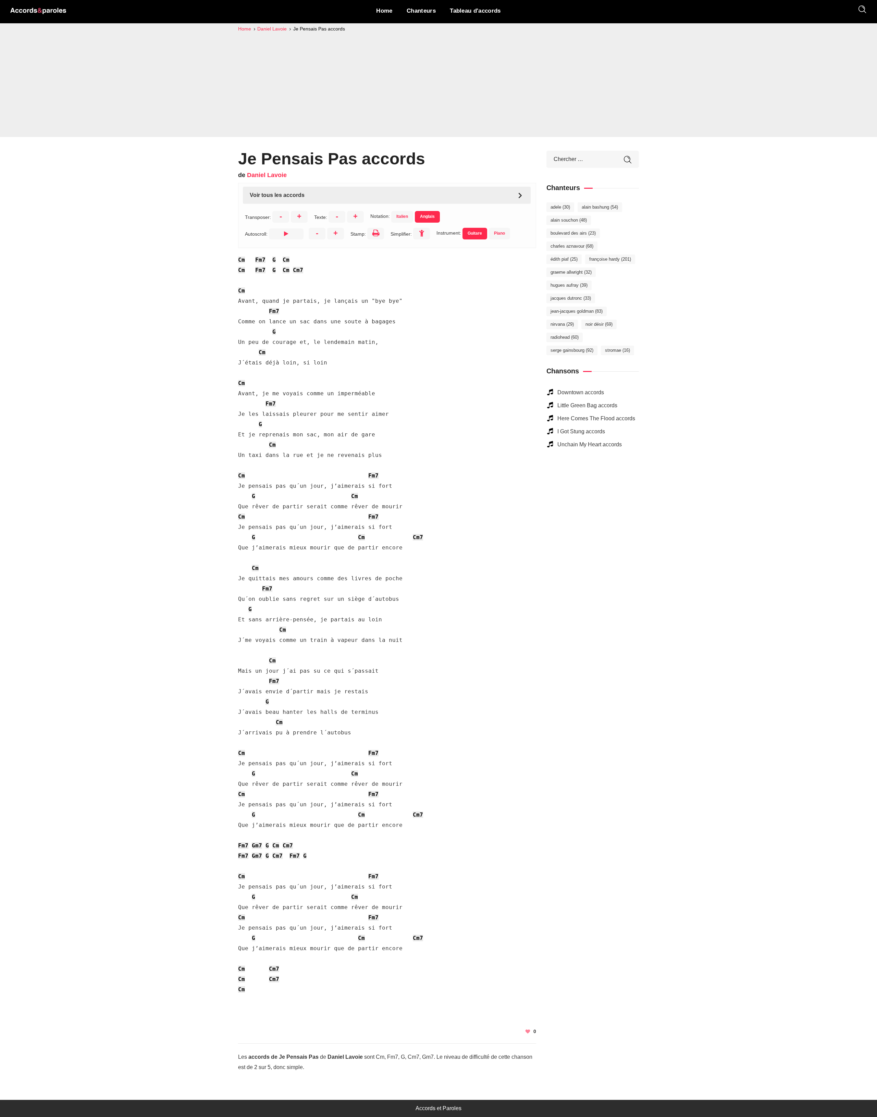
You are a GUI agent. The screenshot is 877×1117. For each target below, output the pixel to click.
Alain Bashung (600, 207)
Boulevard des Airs (573, 233)
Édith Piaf (564, 259)
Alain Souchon (569, 220)
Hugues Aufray (569, 285)
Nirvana (562, 324)
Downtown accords (580, 392)
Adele (560, 207)
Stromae (617, 350)
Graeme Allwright (571, 272)
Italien (402, 216)
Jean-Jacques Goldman (577, 311)
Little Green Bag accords (587, 405)
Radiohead (565, 337)
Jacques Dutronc (571, 298)
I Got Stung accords (581, 431)
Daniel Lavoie (267, 175)
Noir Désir (599, 324)
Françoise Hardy (610, 259)
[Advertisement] (438, 84)
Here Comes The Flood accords (596, 418)
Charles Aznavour (572, 246)
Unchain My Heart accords (589, 444)
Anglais (427, 216)
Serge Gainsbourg (572, 350)
